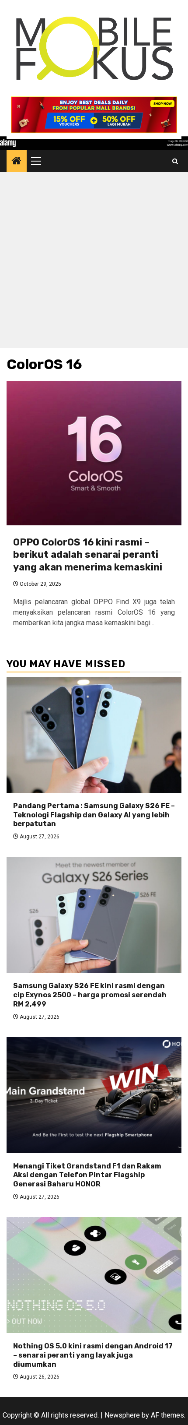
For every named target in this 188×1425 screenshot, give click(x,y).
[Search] (175, 161)
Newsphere (122, 1415)
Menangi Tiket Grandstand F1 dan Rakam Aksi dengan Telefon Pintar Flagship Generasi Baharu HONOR (87, 1175)
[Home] (16, 161)
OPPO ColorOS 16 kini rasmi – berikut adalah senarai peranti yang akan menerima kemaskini (87, 554)
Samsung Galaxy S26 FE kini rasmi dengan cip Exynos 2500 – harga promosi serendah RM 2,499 (90, 995)
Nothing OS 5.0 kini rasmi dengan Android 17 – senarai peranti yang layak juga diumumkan (93, 1355)
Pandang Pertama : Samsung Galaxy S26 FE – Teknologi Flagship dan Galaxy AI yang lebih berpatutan (94, 815)
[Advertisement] (94, 262)
